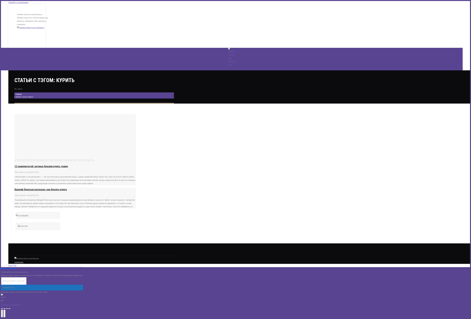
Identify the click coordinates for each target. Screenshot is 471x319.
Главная (19, 94)
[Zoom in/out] (9, 308)
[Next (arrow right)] (4, 313)
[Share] (4, 308)
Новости (17, 172)
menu (230, 64)
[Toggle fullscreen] (7, 308)
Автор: (26, 172)
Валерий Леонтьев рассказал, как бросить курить (40, 189)
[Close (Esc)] (2, 308)
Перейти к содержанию (18, 2)
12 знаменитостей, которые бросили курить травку (41, 166)
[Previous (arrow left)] (2, 313)
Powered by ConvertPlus (11, 305)
